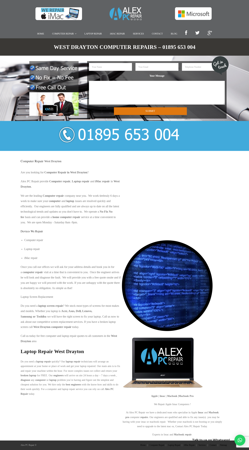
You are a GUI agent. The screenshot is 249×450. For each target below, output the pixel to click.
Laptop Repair (174, 445)
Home (143, 445)
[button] (239, 440)
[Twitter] (197, 33)
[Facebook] (186, 33)
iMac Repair (189, 445)
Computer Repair (156, 445)
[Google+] (210, 33)
